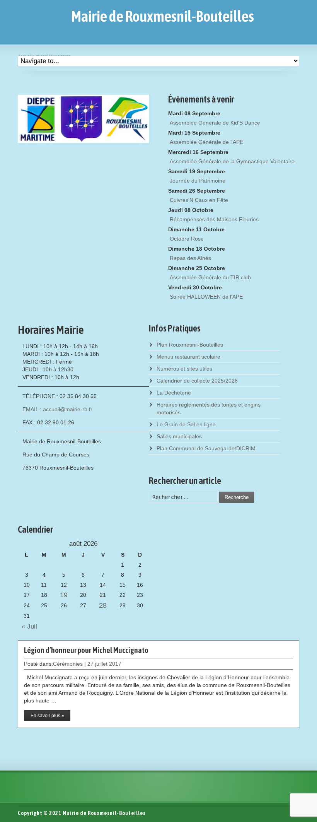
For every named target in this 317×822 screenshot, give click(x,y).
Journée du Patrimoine (197, 181)
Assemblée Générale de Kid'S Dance (215, 123)
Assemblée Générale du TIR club (210, 277)
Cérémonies (68, 664)
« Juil (27, 626)
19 (64, 595)
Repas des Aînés (190, 258)
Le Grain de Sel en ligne (186, 424)
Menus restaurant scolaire (188, 357)
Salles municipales (179, 436)
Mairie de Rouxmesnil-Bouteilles (162, 16)
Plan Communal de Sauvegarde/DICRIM (206, 448)
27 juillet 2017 (104, 664)
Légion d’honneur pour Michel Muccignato (86, 650)
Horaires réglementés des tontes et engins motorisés (209, 408)
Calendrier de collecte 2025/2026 (197, 381)
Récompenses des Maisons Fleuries (214, 219)
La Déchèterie (174, 393)
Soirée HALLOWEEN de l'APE (206, 297)
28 (103, 605)
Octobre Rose (187, 239)
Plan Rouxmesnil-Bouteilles (190, 345)
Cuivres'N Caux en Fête (199, 200)
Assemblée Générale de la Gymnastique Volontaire (232, 161)
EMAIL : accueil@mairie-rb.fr (57, 409)
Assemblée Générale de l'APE (206, 142)
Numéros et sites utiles (184, 369)
